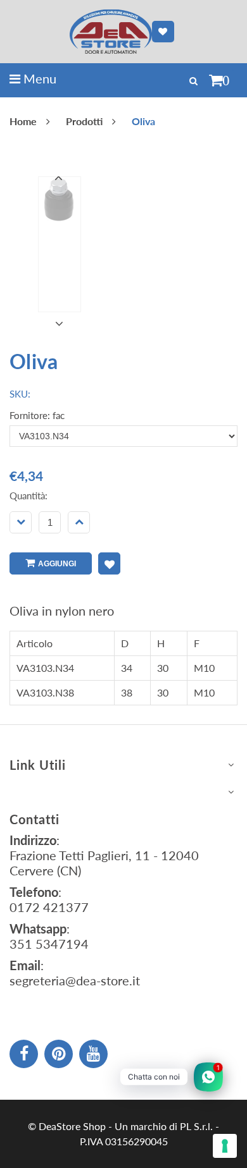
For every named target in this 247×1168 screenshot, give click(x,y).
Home (23, 121)
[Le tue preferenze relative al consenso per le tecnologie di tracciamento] (225, 1146)
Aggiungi (57, 563)
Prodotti (84, 121)
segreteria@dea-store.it (75, 980)
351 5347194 (49, 943)
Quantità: (29, 495)
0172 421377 (49, 907)
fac (59, 415)
